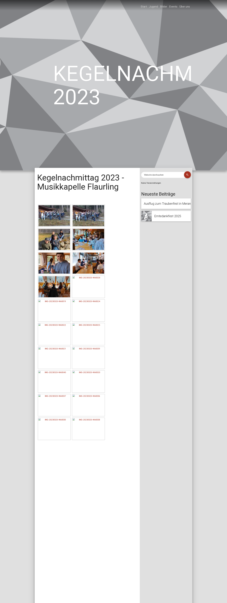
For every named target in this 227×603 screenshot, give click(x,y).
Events (173, 6)
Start (144, 6)
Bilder (163, 6)
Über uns (184, 6)
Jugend (153, 6)
